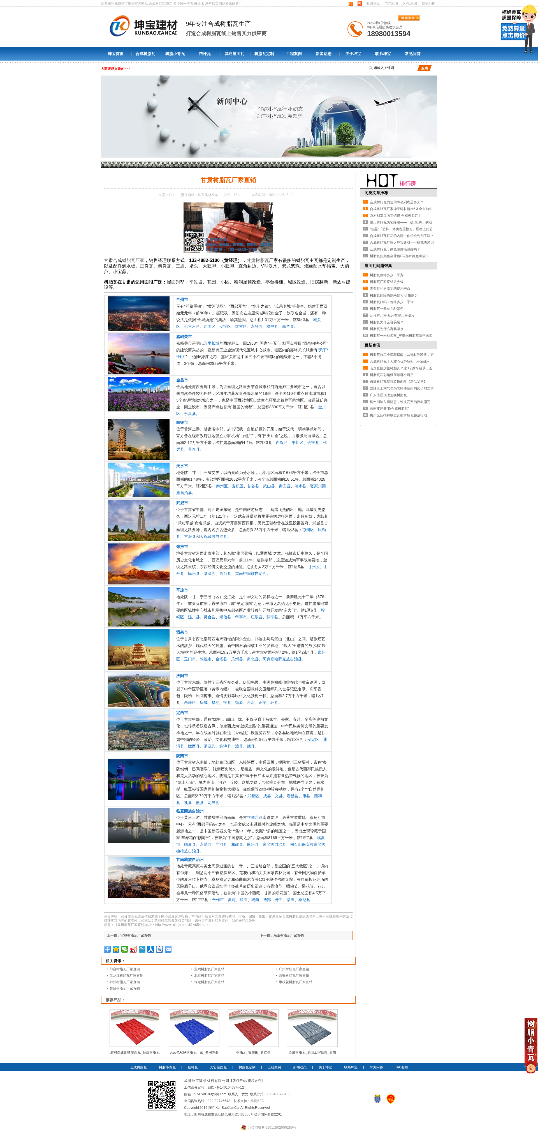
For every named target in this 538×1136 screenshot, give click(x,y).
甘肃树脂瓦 (258, 260)
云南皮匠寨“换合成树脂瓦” (389, 409)
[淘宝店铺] (359, 4)
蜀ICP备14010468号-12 (226, 1087)
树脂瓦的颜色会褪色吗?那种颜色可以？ (399, 256)
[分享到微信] (124, 949)
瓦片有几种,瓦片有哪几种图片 (392, 315)
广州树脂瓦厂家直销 (294, 969)
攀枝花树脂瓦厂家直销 (295, 982)
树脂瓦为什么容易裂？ (387, 322)
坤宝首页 (116, 54)
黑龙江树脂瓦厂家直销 (126, 976)
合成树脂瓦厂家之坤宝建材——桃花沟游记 (402, 243)
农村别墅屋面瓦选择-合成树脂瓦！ (395, 216)
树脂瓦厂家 (133, 260)
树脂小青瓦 (175, 54)
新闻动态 (323, 54)
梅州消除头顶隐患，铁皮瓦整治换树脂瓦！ (402, 402)
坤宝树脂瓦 (129, 164)
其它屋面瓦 (234, 54)
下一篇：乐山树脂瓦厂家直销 (282, 935)
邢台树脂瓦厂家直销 (125, 969)
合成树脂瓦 (145, 54)
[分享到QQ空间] (116, 949)
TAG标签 (401, 1067)
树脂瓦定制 (264, 54)
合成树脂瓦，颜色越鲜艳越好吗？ (395, 249)
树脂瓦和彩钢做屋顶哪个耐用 (392, 375)
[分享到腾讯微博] (142, 949)
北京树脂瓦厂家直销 (209, 976)
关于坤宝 (353, 54)
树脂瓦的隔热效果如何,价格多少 (394, 295)
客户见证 (165, 164)
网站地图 (428, 4)
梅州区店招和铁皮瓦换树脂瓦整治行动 (398, 415)
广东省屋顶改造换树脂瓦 (388, 395)
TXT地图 (391, 4)
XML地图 (410, 4)
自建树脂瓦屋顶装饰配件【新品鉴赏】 (398, 382)
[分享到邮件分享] (168, 949)
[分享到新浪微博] (133, 949)
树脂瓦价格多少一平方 (387, 275)
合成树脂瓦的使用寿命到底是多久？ (397, 202)
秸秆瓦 (205, 54)
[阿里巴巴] (350, 4)
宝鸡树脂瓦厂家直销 (209, 969)
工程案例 (294, 54)
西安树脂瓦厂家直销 (294, 976)
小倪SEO (257, 1101)
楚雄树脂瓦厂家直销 (125, 988)
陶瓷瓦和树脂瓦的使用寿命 (390, 289)
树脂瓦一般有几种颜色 (387, 309)
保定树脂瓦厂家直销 (209, 982)
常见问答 (413, 54)
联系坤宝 (383, 54)
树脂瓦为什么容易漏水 (387, 329)
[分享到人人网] (150, 949)
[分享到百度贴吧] (159, 949)
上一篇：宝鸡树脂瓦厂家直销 (129, 935)
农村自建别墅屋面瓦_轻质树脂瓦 (134, 1052)
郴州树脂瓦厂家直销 (125, 982)
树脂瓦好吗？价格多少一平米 (392, 302)
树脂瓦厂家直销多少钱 (387, 282)
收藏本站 (373, 4)
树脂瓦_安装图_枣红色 (253, 1052)
